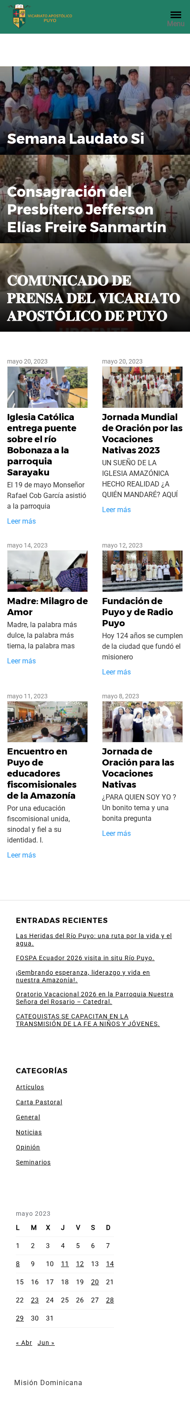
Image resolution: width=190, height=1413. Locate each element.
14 (110, 1264)
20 (95, 1282)
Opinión (28, 1147)
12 (80, 1264)
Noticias (29, 1132)
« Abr (24, 1342)
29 (20, 1318)
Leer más (21, 521)
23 (35, 1300)
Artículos (30, 1087)
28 (110, 1300)
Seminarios (33, 1162)
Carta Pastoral (39, 1102)
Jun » (46, 1342)
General (28, 1117)
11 (65, 1264)
